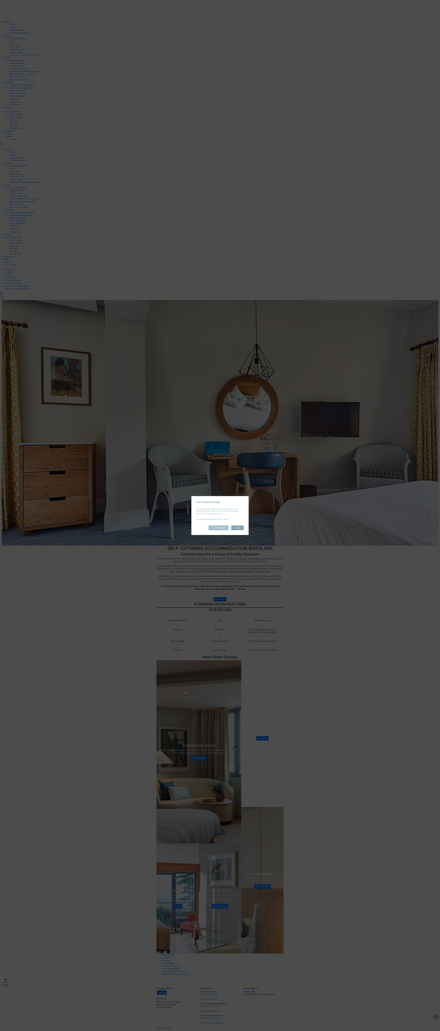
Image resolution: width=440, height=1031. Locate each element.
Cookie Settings (218, 528)
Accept (237, 528)
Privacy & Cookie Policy (209, 519)
